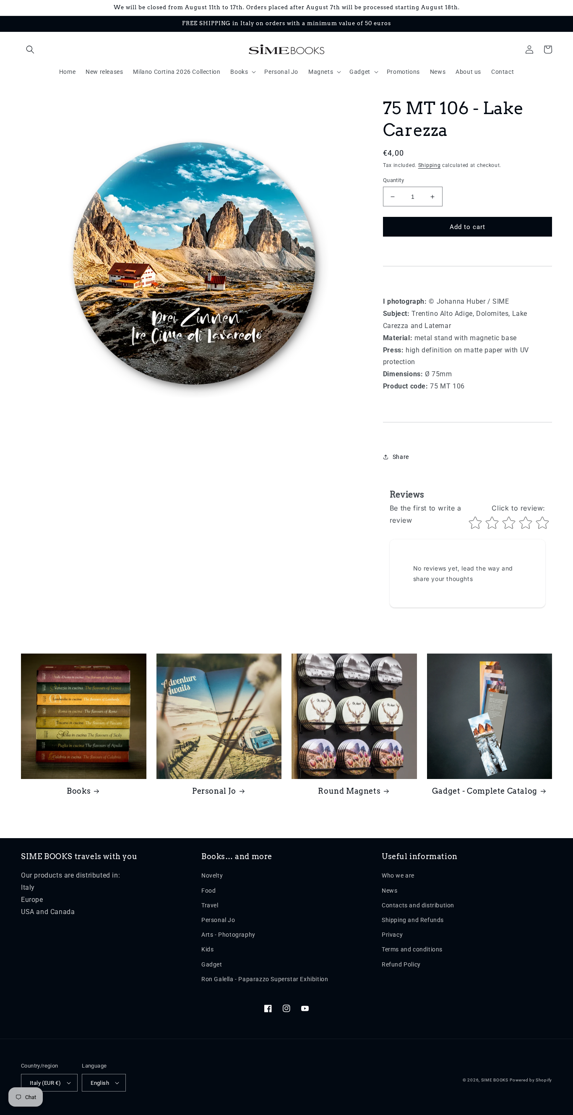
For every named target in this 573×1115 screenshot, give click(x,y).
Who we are (398, 875)
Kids (207, 949)
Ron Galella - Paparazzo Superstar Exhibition (264, 979)
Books (79, 791)
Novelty (212, 875)
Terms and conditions (412, 949)
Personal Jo (214, 791)
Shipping (429, 165)
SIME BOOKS (494, 1080)
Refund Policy (401, 964)
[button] (30, 49)
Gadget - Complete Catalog (484, 791)
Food (208, 890)
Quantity (393, 180)
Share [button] (401, 456)
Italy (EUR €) (45, 1083)
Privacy (392, 934)
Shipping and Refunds (413, 920)
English (100, 1083)
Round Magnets (349, 791)
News (389, 890)
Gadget (211, 964)
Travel (210, 905)
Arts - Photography (228, 934)
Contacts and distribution (418, 905)
